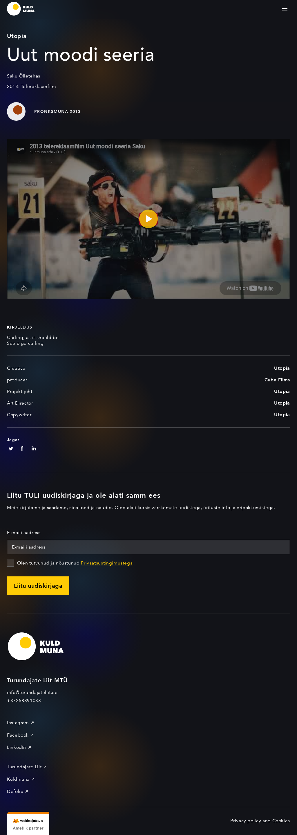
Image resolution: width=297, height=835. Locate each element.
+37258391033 (24, 701)
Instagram (18, 723)
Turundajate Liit (24, 767)
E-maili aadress (24, 532)
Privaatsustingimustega (107, 563)
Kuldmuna (18, 779)
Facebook (18, 735)
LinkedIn (16, 747)
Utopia (282, 368)
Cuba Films (277, 380)
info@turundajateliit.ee (32, 692)
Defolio (15, 791)
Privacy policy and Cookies (260, 821)
